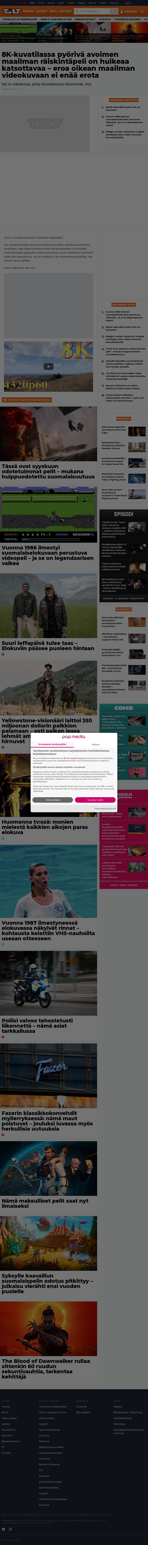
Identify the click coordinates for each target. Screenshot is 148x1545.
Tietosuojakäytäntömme (105, 808)
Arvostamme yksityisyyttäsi (52, 744)
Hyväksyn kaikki (95, 800)
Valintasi (96, 744)
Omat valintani (53, 800)
